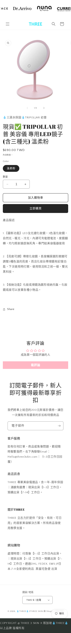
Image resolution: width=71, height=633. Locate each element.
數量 (5, 176)
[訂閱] (59, 425)
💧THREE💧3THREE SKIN (29, 611)
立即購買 (36, 208)
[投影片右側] (44, 108)
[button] (7, 24)
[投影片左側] (27, 108)
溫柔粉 (11, 168)
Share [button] (10, 309)
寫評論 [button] (35, 365)
